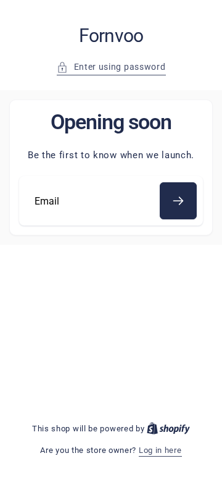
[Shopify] (168, 428)
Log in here (160, 450)
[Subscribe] (178, 200)
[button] (111, 67)
